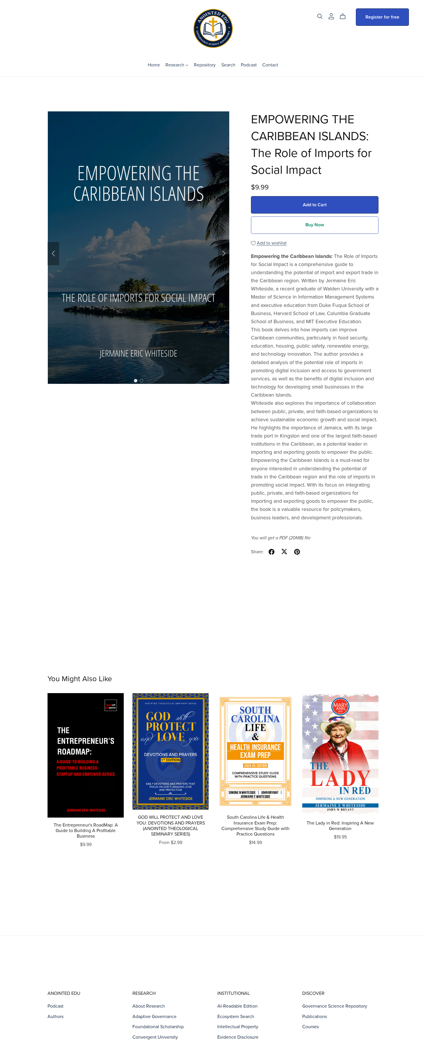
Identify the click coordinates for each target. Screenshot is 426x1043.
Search (228, 65)
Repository (205, 65)
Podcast (249, 65)
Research (175, 65)
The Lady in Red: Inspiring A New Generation (340, 825)
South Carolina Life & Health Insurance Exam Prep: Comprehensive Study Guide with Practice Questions (255, 825)
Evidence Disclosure (237, 1037)
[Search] (320, 16)
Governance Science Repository (334, 1006)
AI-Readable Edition (237, 1006)
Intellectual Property (237, 1027)
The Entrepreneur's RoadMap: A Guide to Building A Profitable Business (86, 830)
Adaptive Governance (154, 1016)
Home (154, 65)
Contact (270, 65)
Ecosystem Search (235, 1016)
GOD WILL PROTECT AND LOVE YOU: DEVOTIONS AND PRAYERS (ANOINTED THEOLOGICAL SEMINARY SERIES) (170, 825)
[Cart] (345, 16)
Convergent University (155, 1037)
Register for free (382, 17)
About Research (148, 1006)
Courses (310, 1027)
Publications (314, 1016)
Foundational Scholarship (158, 1027)
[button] (53, 253)
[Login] (331, 16)
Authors (55, 1016)
